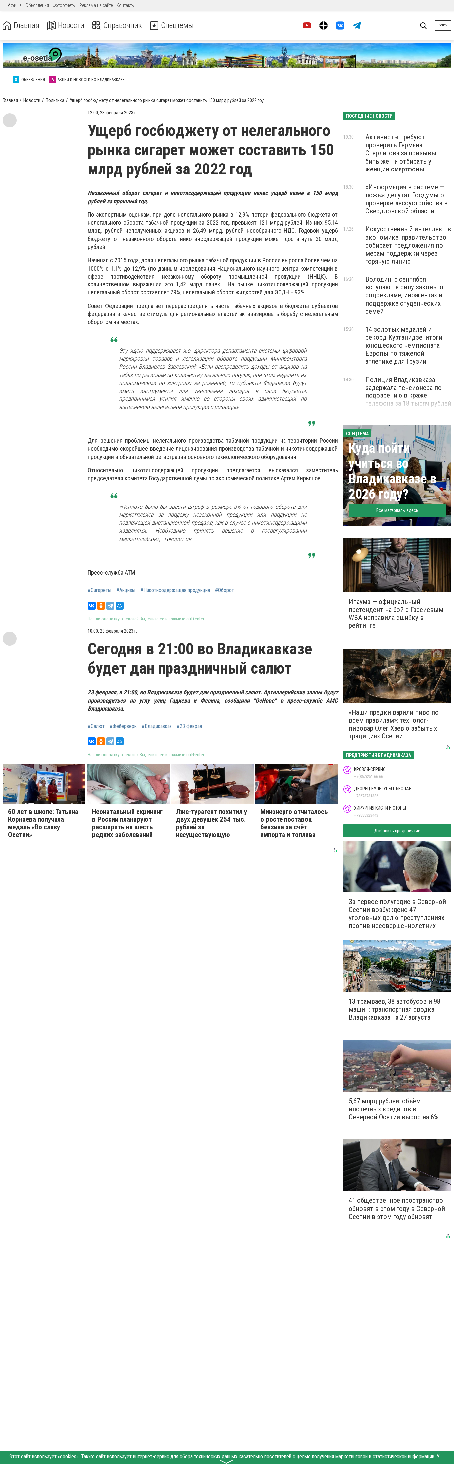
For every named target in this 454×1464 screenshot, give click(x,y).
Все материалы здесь (397, 510)
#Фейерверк (123, 726)
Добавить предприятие (397, 830)
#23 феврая (189, 726)
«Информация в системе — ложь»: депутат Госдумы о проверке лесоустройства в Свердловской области (406, 199)
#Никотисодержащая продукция (175, 590)
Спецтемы (177, 25)
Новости (71, 25)
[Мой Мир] (120, 606)
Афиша (15, 5)
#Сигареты (99, 590)
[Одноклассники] (101, 606)
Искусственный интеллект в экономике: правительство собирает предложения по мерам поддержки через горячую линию (408, 245)
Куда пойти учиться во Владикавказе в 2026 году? (392, 471)
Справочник (122, 25)
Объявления (37, 5)
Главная (26, 25)
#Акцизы (125, 590)
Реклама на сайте (96, 5)
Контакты (125, 5)
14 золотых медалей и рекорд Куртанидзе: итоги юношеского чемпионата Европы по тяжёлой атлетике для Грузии (403, 345)
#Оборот (224, 590)
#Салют (96, 726)
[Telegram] (110, 606)
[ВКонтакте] (92, 606)
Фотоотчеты (64, 5)
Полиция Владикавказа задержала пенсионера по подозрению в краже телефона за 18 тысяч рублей (408, 391)
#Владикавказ (157, 726)
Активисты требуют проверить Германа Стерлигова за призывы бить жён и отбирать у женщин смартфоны (400, 153)
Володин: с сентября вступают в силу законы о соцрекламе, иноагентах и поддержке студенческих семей (404, 295)
